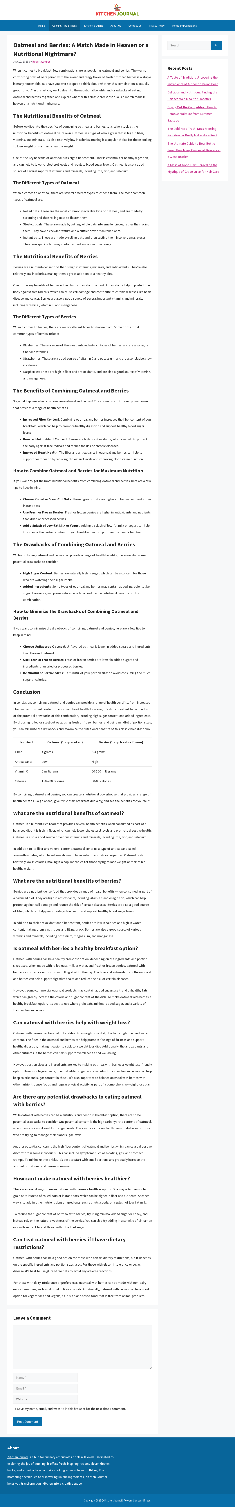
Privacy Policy (156, 25)
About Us (116, 25)
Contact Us (135, 25)
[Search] (216, 45)
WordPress (144, 1500)
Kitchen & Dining (93, 25)
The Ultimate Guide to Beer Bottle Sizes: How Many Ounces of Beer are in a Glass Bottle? (193, 150)
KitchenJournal (17, 1457)
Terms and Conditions (184, 25)
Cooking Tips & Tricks (64, 25)
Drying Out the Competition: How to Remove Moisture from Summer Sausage (192, 113)
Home (41, 25)
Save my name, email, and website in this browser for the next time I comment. (71, 1409)
